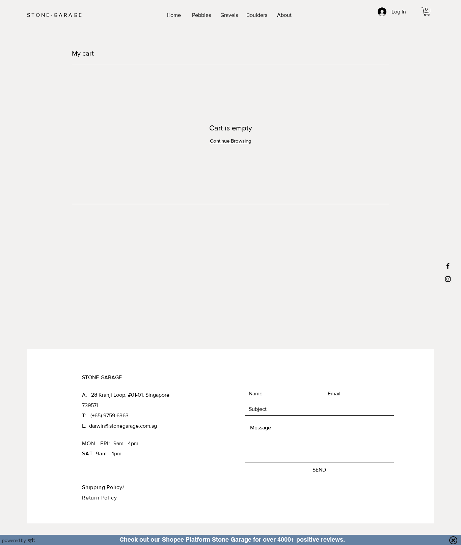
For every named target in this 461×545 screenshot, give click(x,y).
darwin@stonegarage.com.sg (123, 426)
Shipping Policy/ (103, 487)
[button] (427, 11)
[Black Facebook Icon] (448, 266)
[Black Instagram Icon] (448, 279)
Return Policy (99, 498)
